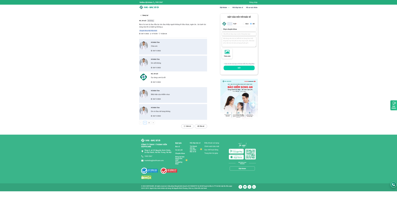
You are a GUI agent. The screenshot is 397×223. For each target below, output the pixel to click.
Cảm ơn (188, 126)
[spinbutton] (229, 23)
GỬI (239, 68)
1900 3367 (159, 2)
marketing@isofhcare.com (154, 160)
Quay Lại (145, 15)
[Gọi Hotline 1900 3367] (393, 184)
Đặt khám (242, 169)
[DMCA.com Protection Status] (146, 177)
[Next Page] (153, 122)
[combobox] (223, 29)
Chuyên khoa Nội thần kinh (148, 30)
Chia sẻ (201, 126)
